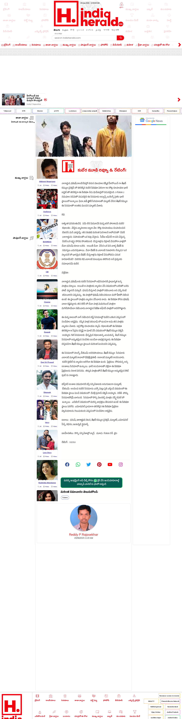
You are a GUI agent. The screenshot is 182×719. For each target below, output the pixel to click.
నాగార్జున (81, 420)
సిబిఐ (96, 308)
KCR (134, 111)
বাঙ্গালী (115, 30)
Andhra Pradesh (172, 712)
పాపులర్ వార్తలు (20, 238)
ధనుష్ (74, 183)
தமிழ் (98, 30)
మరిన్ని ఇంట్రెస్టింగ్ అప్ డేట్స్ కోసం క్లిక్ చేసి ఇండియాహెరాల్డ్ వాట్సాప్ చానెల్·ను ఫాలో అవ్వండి (91, 482)
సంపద (89, 233)
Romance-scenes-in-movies (169, 696)
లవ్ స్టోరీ (88, 201)
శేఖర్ (123, 183)
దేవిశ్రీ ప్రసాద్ (90, 358)
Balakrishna (102, 111)
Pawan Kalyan (167, 111)
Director (35, 111)
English (65, 30)
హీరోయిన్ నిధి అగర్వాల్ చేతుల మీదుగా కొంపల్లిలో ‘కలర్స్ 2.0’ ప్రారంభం (34, 98)
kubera (65, 497)
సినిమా (94, 188)
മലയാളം (58, 33)
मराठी (106, 30)
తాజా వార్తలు (22, 118)
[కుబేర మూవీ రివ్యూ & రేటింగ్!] (84, 156)
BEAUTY (151, 701)
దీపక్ (119, 246)
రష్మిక (106, 183)
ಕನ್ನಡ (89, 30)
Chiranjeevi (118, 111)
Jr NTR (51, 111)
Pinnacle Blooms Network (170, 701)
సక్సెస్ (120, 331)
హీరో (119, 295)
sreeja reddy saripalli (85, 111)
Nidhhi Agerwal (155, 707)
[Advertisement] (91, 74)
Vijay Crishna (155, 712)
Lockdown (68, 111)
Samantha (151, 111)
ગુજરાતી (80, 30)
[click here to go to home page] (89, 26)
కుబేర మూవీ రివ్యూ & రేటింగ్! (102, 170)
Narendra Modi (172, 707)
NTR (18, 111)
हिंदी (72, 30)
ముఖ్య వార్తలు (21, 178)
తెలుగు (57, 30)
